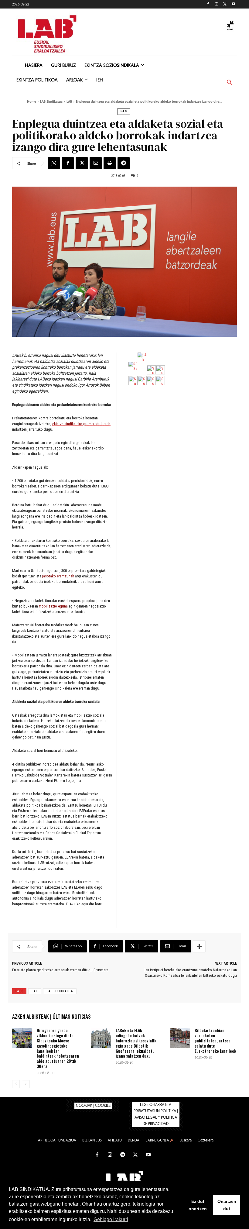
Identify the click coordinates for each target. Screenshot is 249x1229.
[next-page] (25, 1084)
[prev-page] (16, 1084)
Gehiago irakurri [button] (111, 1219)
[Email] (96, 163)
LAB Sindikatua (51, 102)
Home (31, 102)
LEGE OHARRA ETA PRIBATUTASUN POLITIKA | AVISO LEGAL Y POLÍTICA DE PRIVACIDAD (156, 1114)
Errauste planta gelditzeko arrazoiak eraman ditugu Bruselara (60, 970)
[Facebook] (208, 4)
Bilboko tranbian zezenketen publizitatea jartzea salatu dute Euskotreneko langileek (215, 1040)
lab (35, 991)
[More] (199, 946)
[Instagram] (216, 4)
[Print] (110, 163)
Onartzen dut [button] (226, 1205)
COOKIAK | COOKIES (93, 1106)
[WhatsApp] (54, 163)
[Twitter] (224, 4)
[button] (229, 82)
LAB (69, 102)
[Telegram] (124, 163)
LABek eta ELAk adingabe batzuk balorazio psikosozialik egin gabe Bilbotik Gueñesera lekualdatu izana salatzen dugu (136, 1043)
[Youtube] (233, 4)
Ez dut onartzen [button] (198, 1205)
